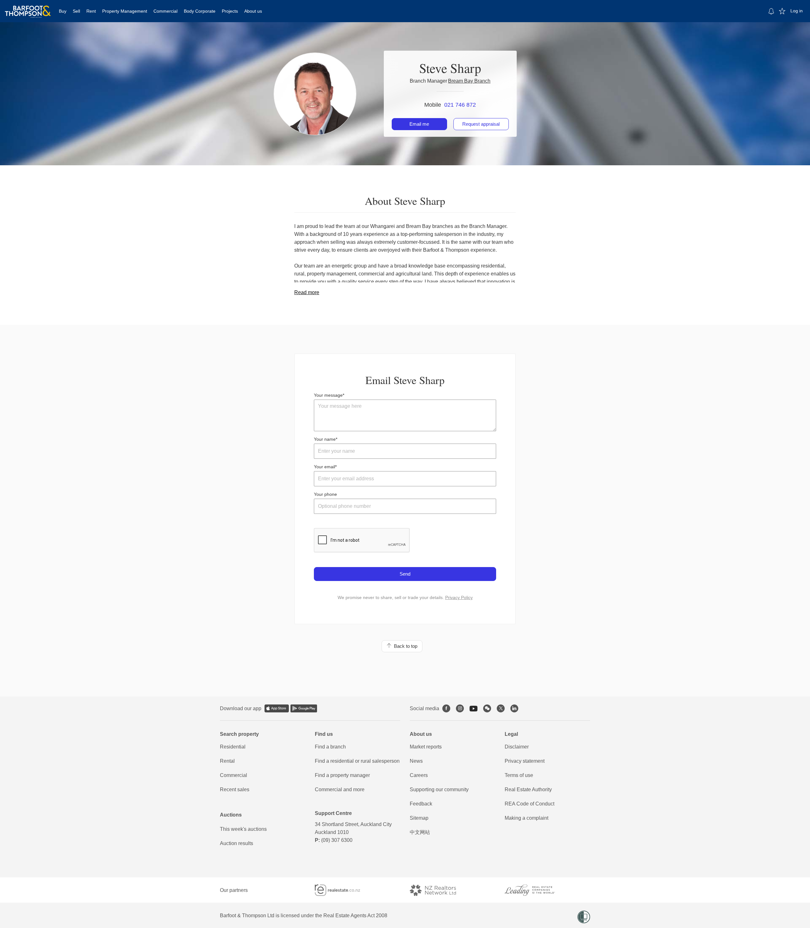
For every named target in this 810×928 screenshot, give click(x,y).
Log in (796, 10)
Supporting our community (439, 789)
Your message (328, 395)
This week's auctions (243, 829)
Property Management (124, 11)
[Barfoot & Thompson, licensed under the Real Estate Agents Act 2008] (28, 8)
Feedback (421, 803)
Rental (227, 761)
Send (405, 574)
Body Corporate (199, 11)
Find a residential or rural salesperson (357, 761)
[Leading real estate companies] (536, 890)
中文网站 (420, 832)
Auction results (236, 843)
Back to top (404, 646)
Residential (233, 746)
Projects (230, 11)
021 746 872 (460, 105)
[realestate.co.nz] (343, 890)
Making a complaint (526, 818)
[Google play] (303, 708)
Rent (91, 11)
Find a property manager (342, 775)
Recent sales (234, 789)
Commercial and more (339, 789)
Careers (419, 775)
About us (253, 11)
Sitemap (419, 818)
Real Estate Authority (528, 789)
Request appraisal (481, 124)
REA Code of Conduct (529, 803)
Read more (306, 292)
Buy (62, 11)
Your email (324, 466)
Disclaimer (517, 746)
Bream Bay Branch (469, 81)
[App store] (277, 708)
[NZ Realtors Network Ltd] (438, 890)
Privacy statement (525, 761)
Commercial (165, 11)
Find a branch (330, 746)
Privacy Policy (459, 597)
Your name (325, 439)
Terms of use (519, 775)
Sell (76, 11)
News (416, 761)
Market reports (426, 746)
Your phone (325, 494)
